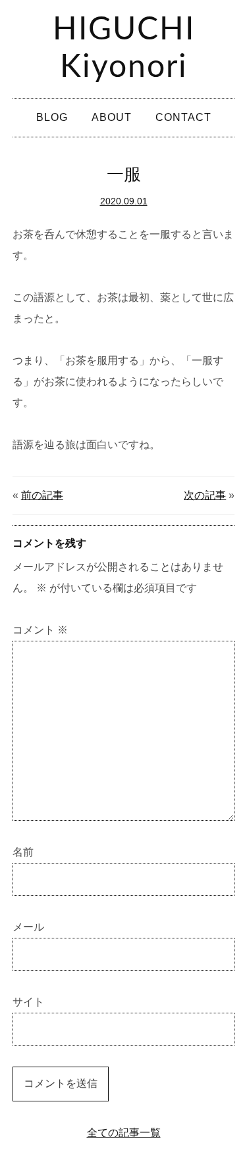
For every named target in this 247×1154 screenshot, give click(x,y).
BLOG (52, 117)
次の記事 (205, 495)
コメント (40, 629)
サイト (28, 1001)
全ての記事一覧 (124, 1132)
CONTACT (183, 117)
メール (28, 927)
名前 (23, 852)
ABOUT (112, 117)
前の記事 (42, 495)
